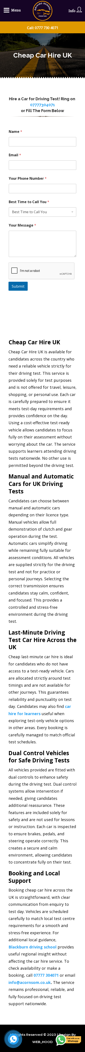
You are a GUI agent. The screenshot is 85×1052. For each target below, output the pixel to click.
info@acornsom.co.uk (29, 982)
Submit (18, 286)
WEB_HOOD (42, 1042)
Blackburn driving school (32, 947)
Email (15, 155)
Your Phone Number (28, 178)
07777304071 (42, 104)
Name (15, 132)
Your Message (22, 225)
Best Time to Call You (29, 202)
